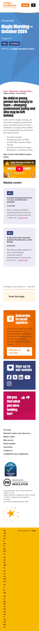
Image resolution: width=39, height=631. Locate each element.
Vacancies (7, 447)
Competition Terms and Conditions (4, 611)
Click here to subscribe (15, 351)
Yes (23, 396)
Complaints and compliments (15, 454)
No (28, 396)
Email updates (9, 444)
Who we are (8, 440)
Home (5, 91)
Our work (7, 430)
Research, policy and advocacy (16, 433)
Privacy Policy (4, 576)
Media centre (9, 437)
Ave (34, 530)
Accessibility (4, 562)
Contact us (8, 450)
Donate (25, 5)
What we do (14, 91)
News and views (25, 91)
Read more (23, 218)
